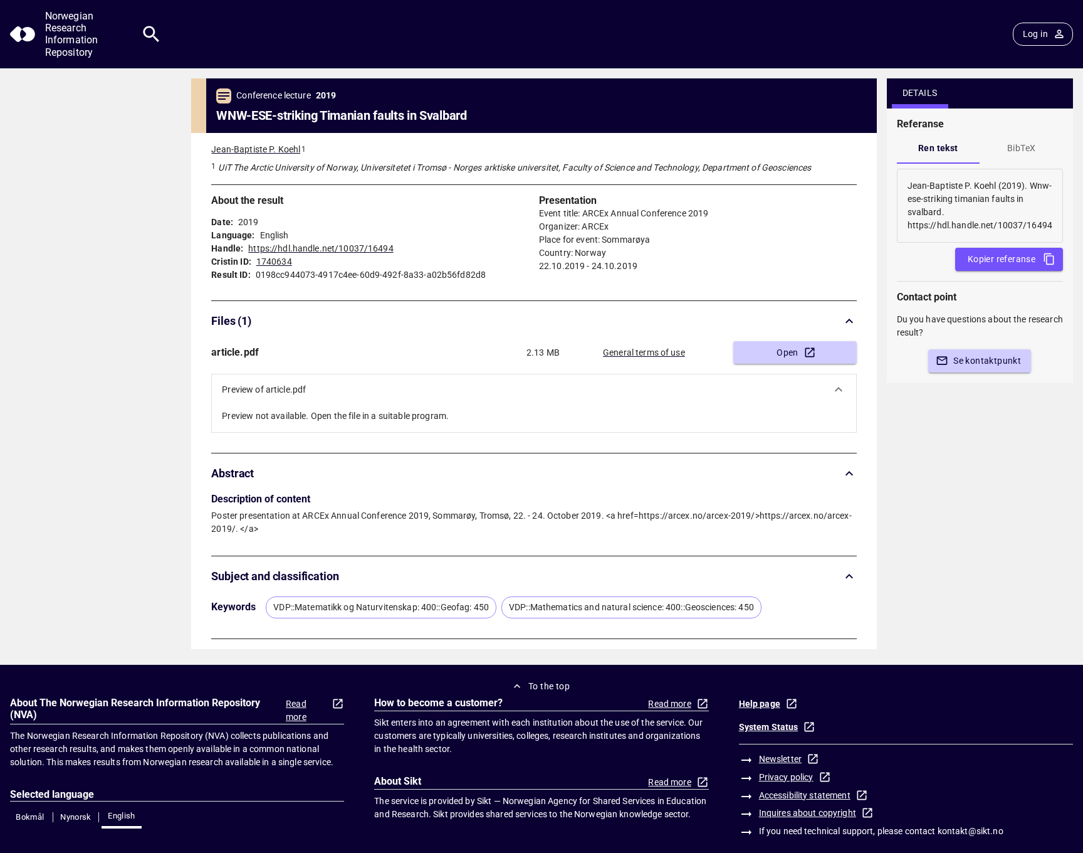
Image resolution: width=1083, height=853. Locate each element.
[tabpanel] (980, 206)
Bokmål (30, 817)
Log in (1035, 34)
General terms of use (644, 352)
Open (787, 352)
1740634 (274, 262)
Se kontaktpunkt (987, 361)
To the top (549, 686)
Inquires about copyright (807, 813)
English (121, 815)
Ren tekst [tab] (938, 148)
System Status (768, 727)
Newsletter (780, 759)
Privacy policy (786, 777)
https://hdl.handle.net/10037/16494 (320, 248)
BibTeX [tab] (1021, 148)
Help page (759, 704)
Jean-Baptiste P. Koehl (255, 149)
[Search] (151, 34)
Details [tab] (920, 93)
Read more (296, 710)
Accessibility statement (804, 795)
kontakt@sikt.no (970, 831)
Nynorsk (76, 817)
